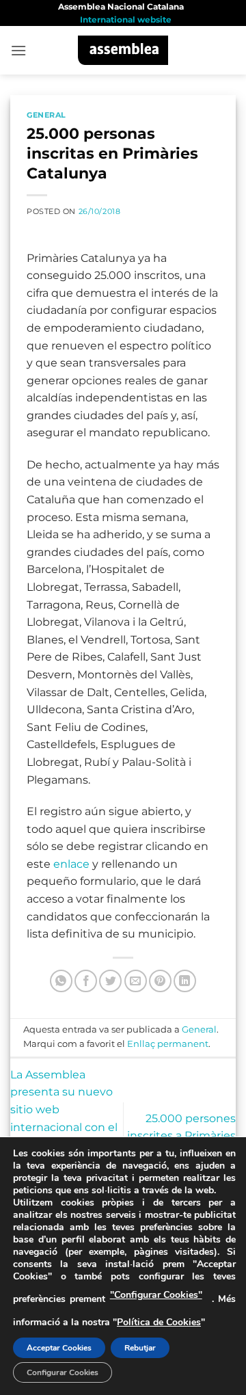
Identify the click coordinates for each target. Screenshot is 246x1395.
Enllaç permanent (167, 1044)
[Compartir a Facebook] (85, 981)
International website (126, 19)
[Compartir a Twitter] (110, 981)
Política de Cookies (159, 1322)
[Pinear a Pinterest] (160, 981)
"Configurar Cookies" (156, 1294)
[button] (18, 50)
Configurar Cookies (62, 1372)
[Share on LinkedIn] (185, 981)
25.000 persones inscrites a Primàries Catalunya (181, 1136)
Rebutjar (140, 1347)
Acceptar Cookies (59, 1347)
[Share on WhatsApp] (61, 981)
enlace (71, 864)
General (46, 115)
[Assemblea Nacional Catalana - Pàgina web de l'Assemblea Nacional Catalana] (123, 50)
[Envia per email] (135, 981)
